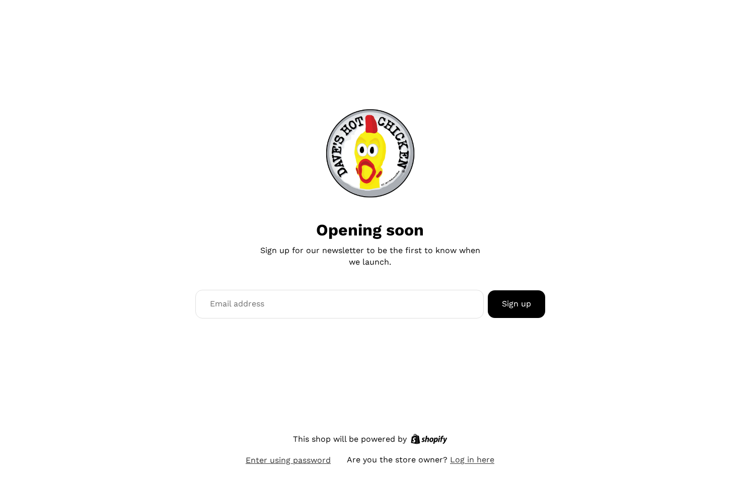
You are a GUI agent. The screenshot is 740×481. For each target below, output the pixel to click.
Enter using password (288, 460)
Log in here (472, 459)
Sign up (516, 303)
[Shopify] (429, 439)
